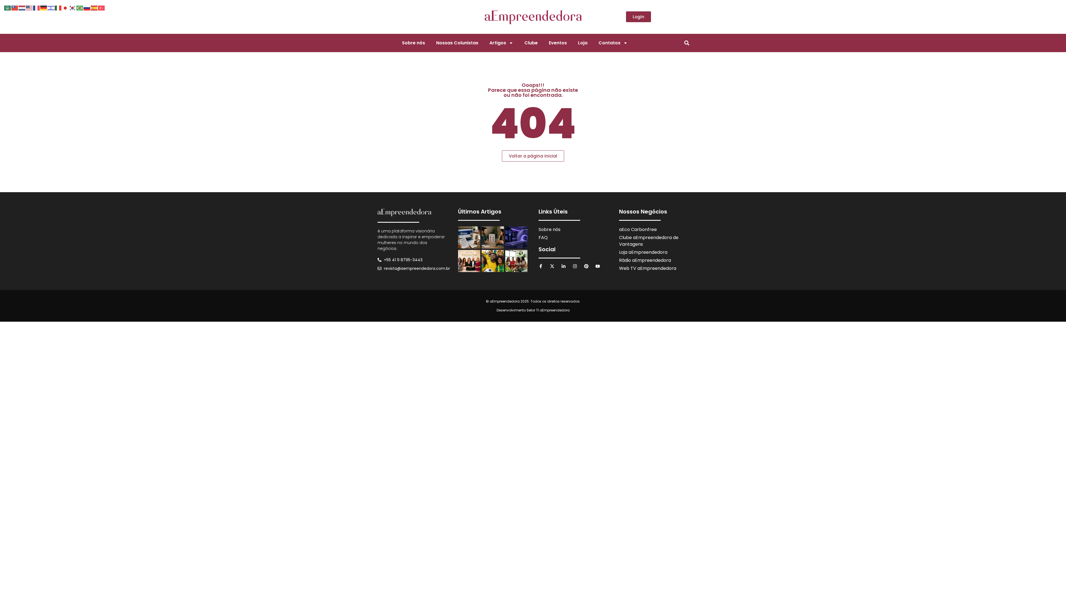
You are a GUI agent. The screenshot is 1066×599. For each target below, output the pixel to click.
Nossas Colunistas (457, 43)
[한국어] (72, 7)
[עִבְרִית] (51, 7)
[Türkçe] (101, 7)
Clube (531, 43)
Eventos (558, 43)
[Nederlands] (22, 7)
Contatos (609, 43)
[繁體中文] (15, 7)
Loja (582, 43)
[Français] (36, 7)
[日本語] (65, 7)
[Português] (80, 7)
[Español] (94, 7)
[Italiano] (58, 7)
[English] (29, 7)
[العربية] (7, 7)
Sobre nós (413, 43)
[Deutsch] (43, 7)
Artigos (497, 43)
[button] (686, 42)
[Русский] (87, 7)
